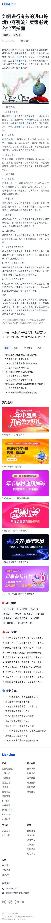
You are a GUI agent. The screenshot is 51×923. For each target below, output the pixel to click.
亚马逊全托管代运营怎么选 (17, 359)
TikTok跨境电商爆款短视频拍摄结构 (21, 392)
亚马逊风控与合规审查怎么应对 (19, 379)
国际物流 (31, 787)
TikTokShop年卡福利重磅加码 (15, 498)
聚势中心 (31, 839)
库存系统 (17, 613)
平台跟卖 (40, 613)
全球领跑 (6, 791)
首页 (8, 4)
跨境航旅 (31, 782)
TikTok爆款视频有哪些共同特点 (19, 371)
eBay (27, 119)
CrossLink (6, 814)
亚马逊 (14, 119)
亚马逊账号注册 (25, 622)
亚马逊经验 (22, 609)
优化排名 (7, 618)
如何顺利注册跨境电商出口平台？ (28, 337)
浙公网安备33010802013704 (13, 919)
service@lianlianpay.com (17, 892)
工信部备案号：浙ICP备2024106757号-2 (18, 916)
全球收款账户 (8, 768)
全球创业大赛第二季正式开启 (15, 562)
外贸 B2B (31, 773)
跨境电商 (31, 768)
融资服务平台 (8, 809)
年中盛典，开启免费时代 (13, 434)
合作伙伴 (31, 844)
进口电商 (17, 35)
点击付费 (35, 618)
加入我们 (6, 874)
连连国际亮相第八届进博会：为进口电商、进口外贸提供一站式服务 (23, 662)
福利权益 (31, 849)
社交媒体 (6, 139)
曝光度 (6, 613)
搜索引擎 (34, 609)
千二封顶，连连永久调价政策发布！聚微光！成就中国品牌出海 (23, 676)
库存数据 (28, 613)
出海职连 (6, 819)
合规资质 (6, 869)
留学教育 (31, 777)
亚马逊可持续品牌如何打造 (17, 367)
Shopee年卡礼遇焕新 (11, 466)
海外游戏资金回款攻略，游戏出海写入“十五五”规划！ (23, 681)
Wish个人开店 (21, 618)
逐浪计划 (31, 835)
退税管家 (6, 796)
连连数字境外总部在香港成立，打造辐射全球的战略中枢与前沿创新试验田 (23, 657)
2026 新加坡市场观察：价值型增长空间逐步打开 (23, 652)
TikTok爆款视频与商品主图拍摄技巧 (21, 355)
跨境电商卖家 (20, 60)
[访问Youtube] (23, 902)
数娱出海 (31, 791)
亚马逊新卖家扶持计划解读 (17, 375)
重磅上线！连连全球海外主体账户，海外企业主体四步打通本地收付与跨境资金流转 (23, 642)
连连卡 (5, 787)
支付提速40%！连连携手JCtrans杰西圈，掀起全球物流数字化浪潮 (23, 667)
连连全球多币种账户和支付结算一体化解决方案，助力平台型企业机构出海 (23, 647)
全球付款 (6, 773)
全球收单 (6, 777)
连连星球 (6, 782)
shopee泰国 (8, 622)
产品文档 (6, 830)
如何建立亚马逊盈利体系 (16, 388)
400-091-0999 (12, 888)
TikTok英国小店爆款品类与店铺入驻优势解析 (25, 384)
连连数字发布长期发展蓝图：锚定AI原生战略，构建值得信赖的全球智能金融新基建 (23, 637)
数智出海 (31, 830)
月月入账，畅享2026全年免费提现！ (18, 593)
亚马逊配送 (8, 609)
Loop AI (5, 800)
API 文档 (6, 835)
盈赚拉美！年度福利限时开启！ (16, 530)
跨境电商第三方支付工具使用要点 (28, 332)
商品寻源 (6, 805)
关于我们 (6, 865)
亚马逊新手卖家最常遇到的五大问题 (21, 363)
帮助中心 (31, 853)
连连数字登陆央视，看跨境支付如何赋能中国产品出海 (23, 671)
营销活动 (20, 126)
